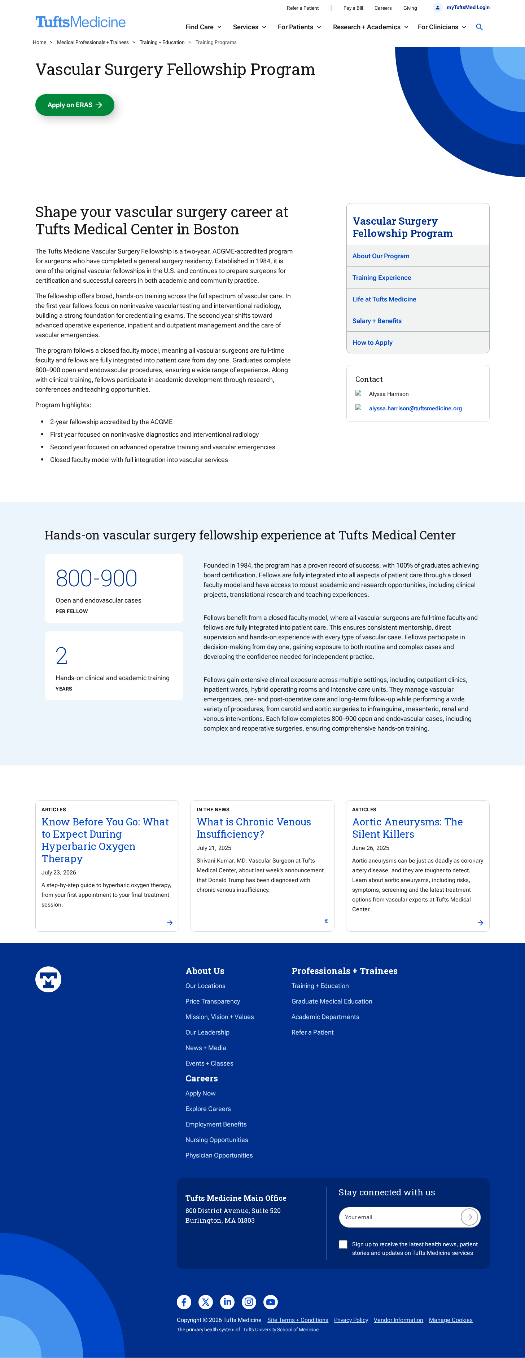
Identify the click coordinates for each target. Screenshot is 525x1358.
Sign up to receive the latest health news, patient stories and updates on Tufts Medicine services (415, 1248)
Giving (410, 8)
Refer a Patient (303, 8)
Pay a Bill (353, 8)
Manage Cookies (451, 1320)
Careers (383, 8)
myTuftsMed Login (468, 7)
